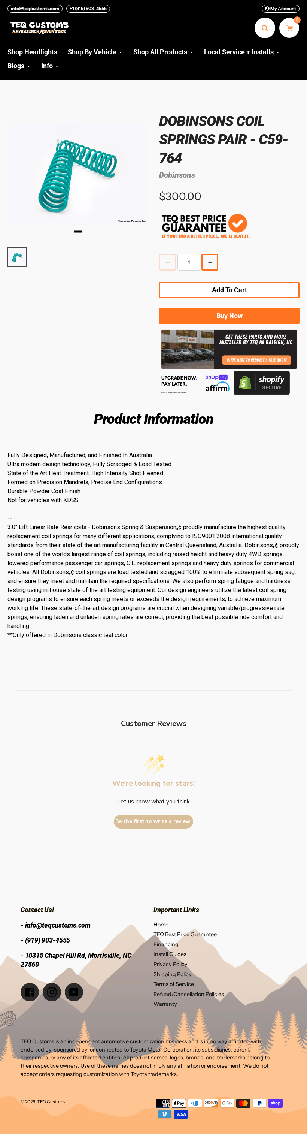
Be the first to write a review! (153, 821)
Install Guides (170, 954)
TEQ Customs (51, 1101)
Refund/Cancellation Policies (189, 994)
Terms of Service (174, 984)
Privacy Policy (171, 964)
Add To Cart (229, 290)
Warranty (165, 1004)
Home (161, 924)
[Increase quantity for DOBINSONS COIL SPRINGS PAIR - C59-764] (209, 262)
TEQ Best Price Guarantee (185, 934)
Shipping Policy (173, 974)
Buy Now (229, 316)
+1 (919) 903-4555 (88, 8)
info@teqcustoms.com (35, 8)
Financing (166, 944)
